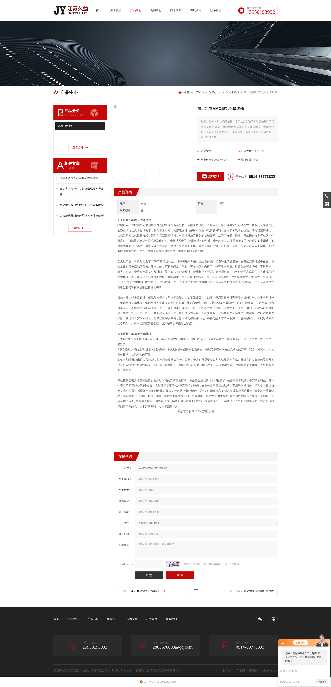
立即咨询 (213, 176)
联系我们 (215, 10)
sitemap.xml (270, 670)
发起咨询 (322, 681)
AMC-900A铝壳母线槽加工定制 (148, 591)
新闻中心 (155, 10)
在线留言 (195, 10)
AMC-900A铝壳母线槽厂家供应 (254, 591)
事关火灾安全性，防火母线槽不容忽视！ (82, 191)
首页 (98, 10)
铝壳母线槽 (232, 92)
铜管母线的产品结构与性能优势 (79, 178)
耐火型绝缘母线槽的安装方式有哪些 (82, 205)
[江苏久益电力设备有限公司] (71, 10)
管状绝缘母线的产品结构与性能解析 (82, 215)
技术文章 (175, 10)
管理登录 (253, 670)
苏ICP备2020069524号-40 (163, 670)
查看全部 (77, 147)
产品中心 (135, 10)
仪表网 (241, 670)
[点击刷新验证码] (173, 564)
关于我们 (115, 10)
